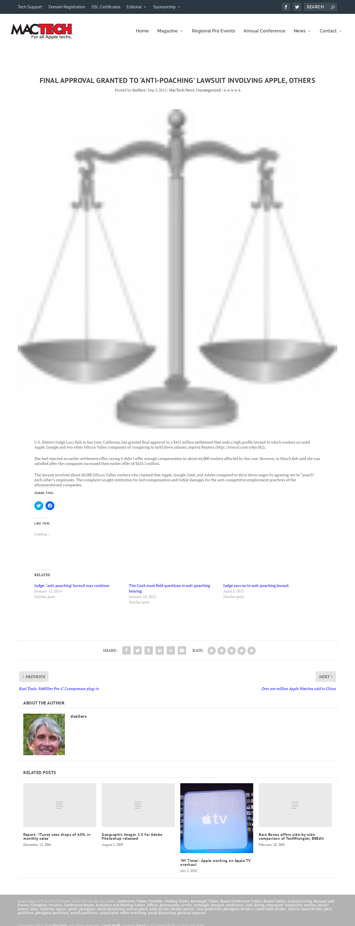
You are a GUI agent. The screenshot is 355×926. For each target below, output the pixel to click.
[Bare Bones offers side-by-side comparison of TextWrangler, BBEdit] (295, 805)
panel (72, 908)
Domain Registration (67, 7)
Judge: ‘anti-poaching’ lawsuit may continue (71, 585)
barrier (323, 904)
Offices (152, 904)
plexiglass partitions (52, 912)
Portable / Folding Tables (169, 901)
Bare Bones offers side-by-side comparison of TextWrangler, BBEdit (291, 836)
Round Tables (274, 901)
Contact (328, 31)
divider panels (182, 908)
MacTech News (181, 90)
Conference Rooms (79, 904)
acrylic (186, 904)
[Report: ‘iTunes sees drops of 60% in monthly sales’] (59, 805)
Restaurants (169, 904)
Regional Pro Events (213, 31)
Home (142, 31)
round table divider (270, 908)
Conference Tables (132, 901)
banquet (217, 904)
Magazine (167, 31)
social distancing (111, 908)
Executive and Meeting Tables (120, 904)
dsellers (138, 90)
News (300, 31)
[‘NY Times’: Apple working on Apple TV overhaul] (216, 818)
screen (23, 908)
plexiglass (87, 908)
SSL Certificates (106, 7)
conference (235, 904)
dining (259, 904)
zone (34, 908)
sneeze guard (137, 908)
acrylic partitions (84, 912)
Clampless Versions (46, 904)
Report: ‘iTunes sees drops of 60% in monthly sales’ (56, 836)
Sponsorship (164, 7)
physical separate (191, 912)
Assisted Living (299, 901)
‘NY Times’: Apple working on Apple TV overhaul (215, 862)
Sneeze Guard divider (305, 908)
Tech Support (30, 7)
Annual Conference (264, 31)
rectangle (201, 904)
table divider (159, 908)
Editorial (134, 7)
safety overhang (133, 912)
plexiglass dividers (238, 908)
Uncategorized (208, 90)
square (61, 908)
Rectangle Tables (205, 901)
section (310, 904)
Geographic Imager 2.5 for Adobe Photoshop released (132, 836)
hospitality (293, 904)
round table (109, 912)
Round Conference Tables (241, 901)
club (248, 904)
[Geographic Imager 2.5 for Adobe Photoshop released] (138, 805)
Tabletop (47, 908)
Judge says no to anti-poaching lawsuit (256, 585)
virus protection (209, 908)
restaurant (274, 904)
